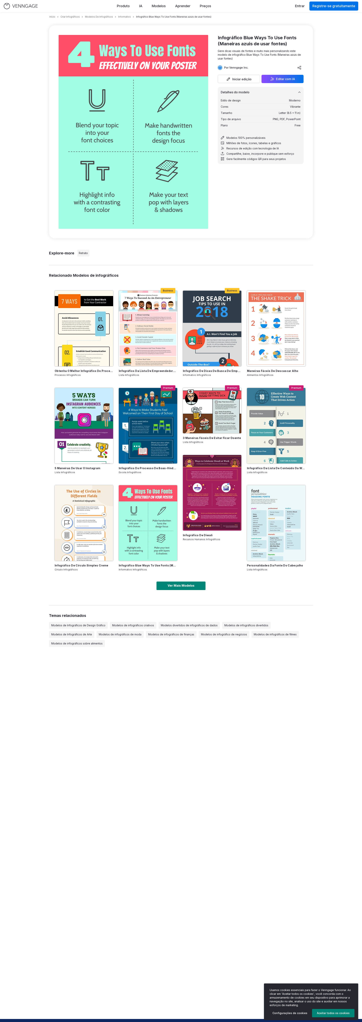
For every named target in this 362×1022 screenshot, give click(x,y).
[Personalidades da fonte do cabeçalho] (276, 523)
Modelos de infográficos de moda (120, 634)
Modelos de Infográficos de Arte (71, 634)
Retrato (83, 253)
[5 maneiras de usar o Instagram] (84, 425)
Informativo (124, 16)
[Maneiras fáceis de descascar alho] (276, 328)
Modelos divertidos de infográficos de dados (189, 625)
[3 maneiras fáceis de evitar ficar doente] (212, 410)
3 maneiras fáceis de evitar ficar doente (212, 438)
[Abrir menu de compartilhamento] (299, 67)
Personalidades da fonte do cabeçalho (275, 565)
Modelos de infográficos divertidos (246, 625)
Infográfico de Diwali (197, 535)
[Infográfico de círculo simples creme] (84, 523)
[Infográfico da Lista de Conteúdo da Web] (276, 425)
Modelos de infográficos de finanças (171, 634)
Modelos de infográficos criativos (133, 625)
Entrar (300, 6)
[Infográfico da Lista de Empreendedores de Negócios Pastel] (148, 328)
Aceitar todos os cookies (333, 1013)
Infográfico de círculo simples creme (81, 565)
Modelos (159, 6)
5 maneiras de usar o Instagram (77, 468)
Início (52, 16)
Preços (205, 6)
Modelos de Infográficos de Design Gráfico (78, 625)
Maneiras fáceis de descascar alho (272, 370)
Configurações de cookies (289, 1013)
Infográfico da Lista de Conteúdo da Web (276, 468)
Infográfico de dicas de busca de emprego (212, 370)
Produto (123, 6)
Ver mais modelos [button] (181, 585)
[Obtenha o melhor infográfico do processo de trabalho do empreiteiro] (84, 328)
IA (140, 6)
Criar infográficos (70, 16)
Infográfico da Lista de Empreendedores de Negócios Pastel (148, 370)
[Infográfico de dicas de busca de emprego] (212, 328)
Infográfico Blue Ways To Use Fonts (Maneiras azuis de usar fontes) (148, 565)
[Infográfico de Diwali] (212, 493)
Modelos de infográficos (99, 16)
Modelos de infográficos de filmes (275, 634)
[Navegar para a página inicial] (21, 6)
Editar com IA (285, 79)
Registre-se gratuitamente (333, 6)
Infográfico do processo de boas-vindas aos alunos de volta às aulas (148, 468)
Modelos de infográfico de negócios (224, 634)
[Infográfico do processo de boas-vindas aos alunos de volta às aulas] (148, 425)
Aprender (182, 6)
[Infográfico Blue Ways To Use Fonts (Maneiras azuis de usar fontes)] (148, 523)
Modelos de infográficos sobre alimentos (77, 643)
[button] (239, 79)
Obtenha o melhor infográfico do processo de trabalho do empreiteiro (84, 370)
